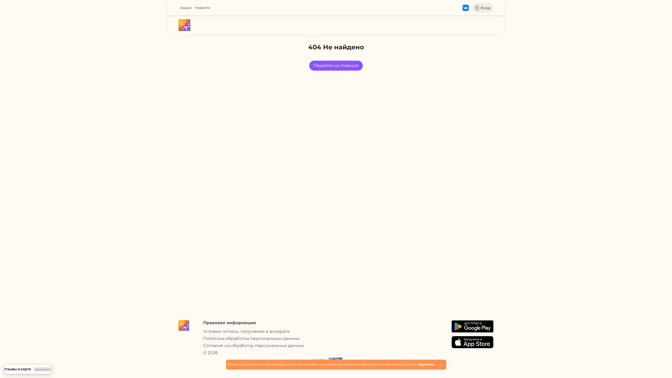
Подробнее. (426, 364)
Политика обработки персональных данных (251, 338)
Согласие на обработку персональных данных (253, 345)
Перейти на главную (336, 65)
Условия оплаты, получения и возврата (246, 331)
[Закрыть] (440, 365)
